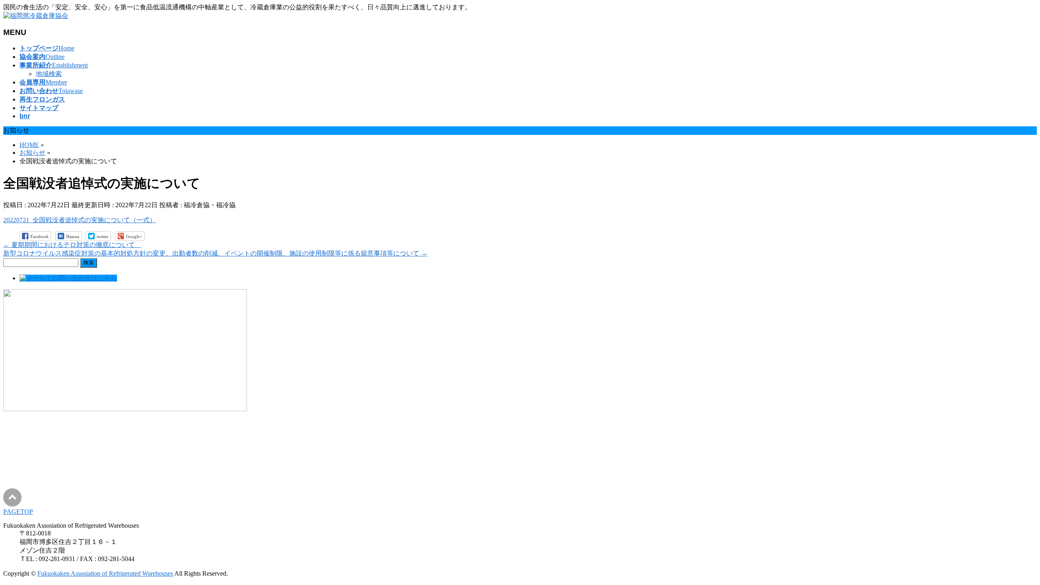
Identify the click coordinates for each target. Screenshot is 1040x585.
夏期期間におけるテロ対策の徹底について (72, 244)
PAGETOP (18, 511)
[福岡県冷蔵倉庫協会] (35, 15)
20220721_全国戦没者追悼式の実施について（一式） (79, 220)
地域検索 (49, 73)
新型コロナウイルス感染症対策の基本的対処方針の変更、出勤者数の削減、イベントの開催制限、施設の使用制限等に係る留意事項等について (215, 253)
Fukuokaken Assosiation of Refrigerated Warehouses (105, 573)
